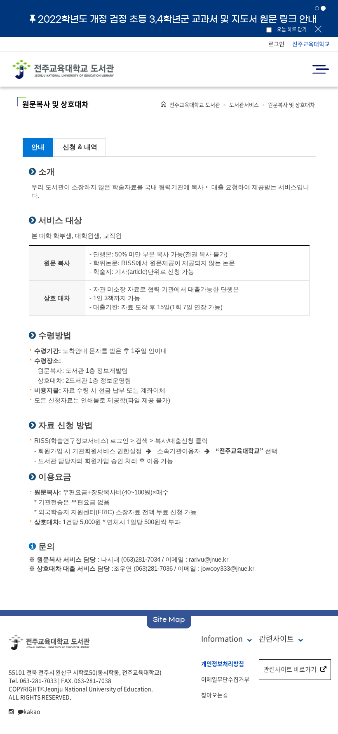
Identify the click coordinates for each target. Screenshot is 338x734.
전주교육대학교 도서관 (194, 104)
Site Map (169, 619)
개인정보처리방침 (222, 663)
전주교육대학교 (311, 44)
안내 (38, 147)
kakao (31, 711)
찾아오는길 (214, 695)
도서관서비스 (244, 104)
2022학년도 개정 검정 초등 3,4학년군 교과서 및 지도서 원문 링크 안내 (177, 19)
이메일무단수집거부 (225, 679)
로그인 (276, 44)
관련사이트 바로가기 (290, 669)
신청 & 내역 (80, 147)
